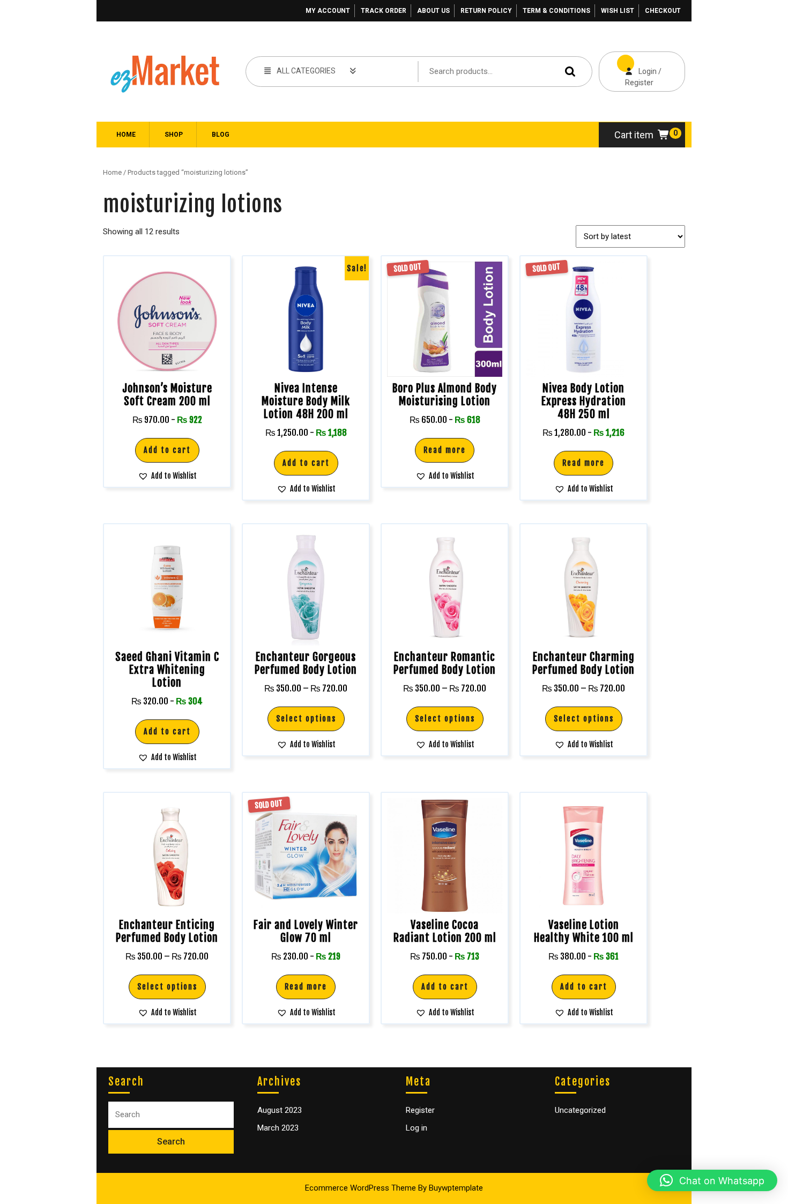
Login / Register (630, 69)
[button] (167, 475)
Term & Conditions (556, 10)
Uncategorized (580, 1110)
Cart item (633, 134)
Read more (444, 450)
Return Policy (486, 10)
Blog (220, 134)
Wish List (617, 10)
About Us (433, 10)
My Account (328, 10)
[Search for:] (171, 1115)
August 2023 (279, 1110)
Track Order (383, 10)
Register (420, 1110)
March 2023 (278, 1128)
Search (567, 71)
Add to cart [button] (167, 450)
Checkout (663, 10)
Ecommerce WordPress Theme (360, 1188)
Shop (174, 134)
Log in (416, 1128)
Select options (306, 718)
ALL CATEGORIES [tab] (306, 70)
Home (126, 134)
